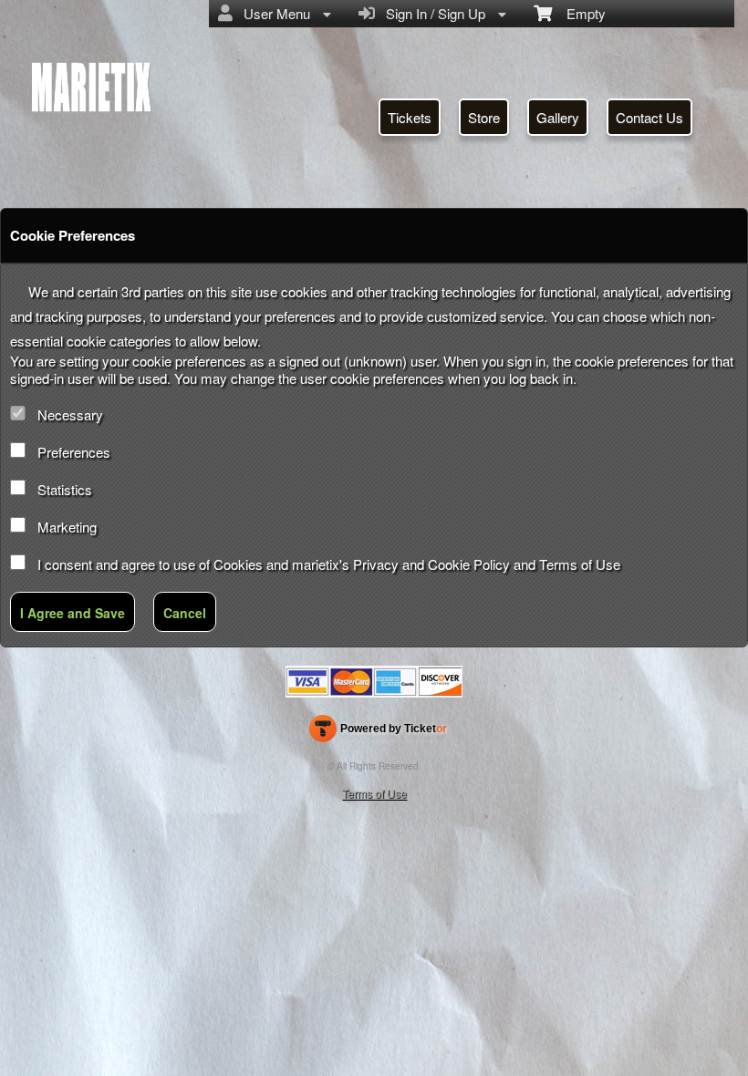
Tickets (409, 117)
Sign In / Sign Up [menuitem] (432, 13)
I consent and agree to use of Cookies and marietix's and (328, 564)
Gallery (557, 117)
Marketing (67, 526)
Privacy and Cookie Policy (431, 564)
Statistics (64, 489)
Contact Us (649, 117)
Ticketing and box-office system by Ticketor (378, 732)
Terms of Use (579, 564)
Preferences (73, 451)
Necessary (70, 414)
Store (484, 117)
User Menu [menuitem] (273, 13)
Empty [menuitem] (579, 13)
